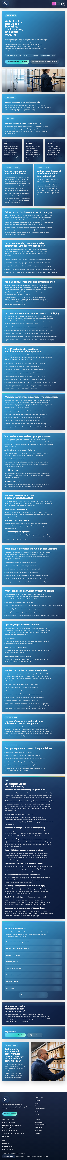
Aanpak (37, 1103)
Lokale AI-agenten (12, 981)
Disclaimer (5, 1144)
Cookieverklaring (7, 1149)
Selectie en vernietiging (13, 968)
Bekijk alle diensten (35, 1035)
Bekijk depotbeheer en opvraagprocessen (45, 61)
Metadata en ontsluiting (14, 975)
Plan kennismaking (10, 1113)
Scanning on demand (13, 955)
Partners (37, 1114)
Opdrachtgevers (40, 1109)
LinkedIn (37, 1133)
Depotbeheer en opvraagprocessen (17, 942)
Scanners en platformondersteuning (13, 1133)
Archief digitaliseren (12, 962)
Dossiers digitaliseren (9, 1128)
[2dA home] (5, 4)
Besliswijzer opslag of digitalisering (17, 948)
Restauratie (5, 1136)
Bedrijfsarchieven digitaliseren (11, 1125)
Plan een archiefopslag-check (15, 1035)
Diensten (24, 995)
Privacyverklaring (7, 1146)
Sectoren (37, 1106)
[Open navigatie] (63, 4)
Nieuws (37, 1111)
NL (53, 4)
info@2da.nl (38, 1127)
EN (58, 4)
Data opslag (10, 988)
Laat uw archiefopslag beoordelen (17, 61)
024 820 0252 (39, 1130)
